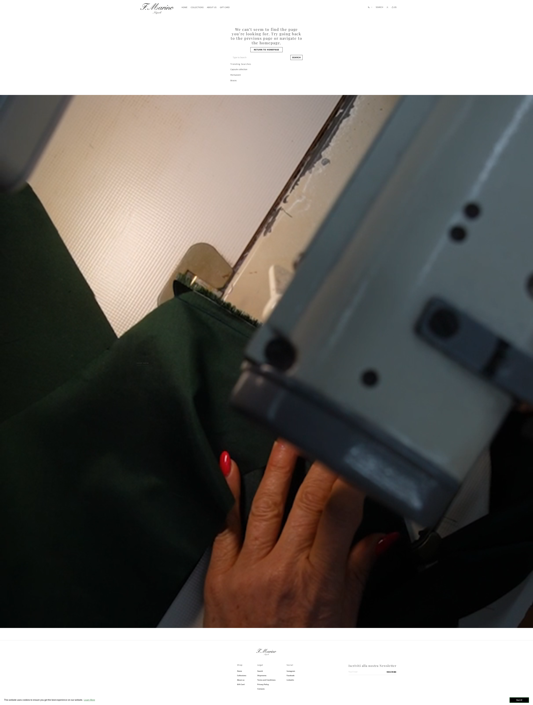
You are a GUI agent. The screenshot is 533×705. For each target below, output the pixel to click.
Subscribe (391, 672)
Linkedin (290, 680)
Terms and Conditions (266, 680)
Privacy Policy (263, 684)
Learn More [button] (89, 700)
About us (240, 680)
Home (239, 671)
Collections (241, 675)
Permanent (235, 75)
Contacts (261, 689)
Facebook (290, 675)
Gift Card (241, 684)
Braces (233, 80)
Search (260, 671)
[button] (379, 7)
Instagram (291, 671)
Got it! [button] (519, 700)
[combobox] (259, 57)
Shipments (261, 675)
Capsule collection (238, 69)
